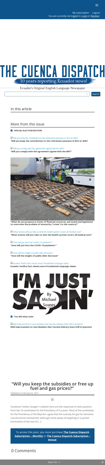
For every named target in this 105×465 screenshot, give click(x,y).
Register (95, 16)
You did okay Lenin (23, 316)
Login (84, 16)
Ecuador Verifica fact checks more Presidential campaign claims (43, 266)
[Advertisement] (52, 40)
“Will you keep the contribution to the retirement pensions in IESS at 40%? (49, 140)
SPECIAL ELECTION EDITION (28, 130)
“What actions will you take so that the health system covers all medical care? (51, 234)
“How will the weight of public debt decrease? (35, 255)
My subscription (80, 12)
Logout (96, 12)
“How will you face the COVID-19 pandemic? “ (34, 245)
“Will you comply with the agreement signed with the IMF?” (41, 151)
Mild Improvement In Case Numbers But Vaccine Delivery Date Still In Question (51, 327)
